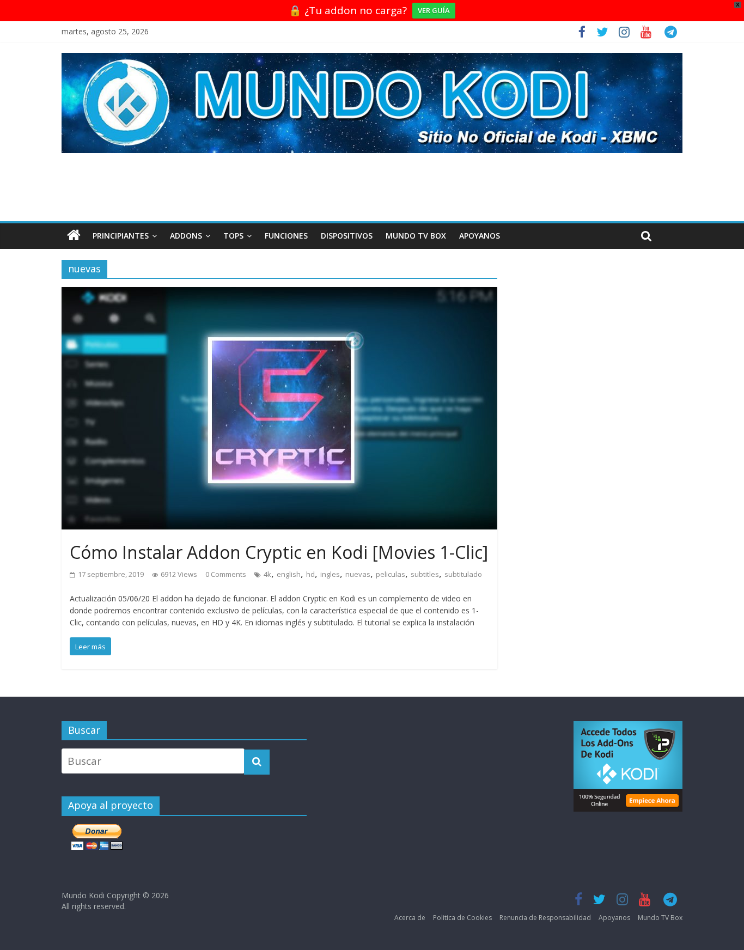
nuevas (357, 574)
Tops (233, 235)
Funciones (286, 235)
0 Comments (225, 574)
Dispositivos (347, 235)
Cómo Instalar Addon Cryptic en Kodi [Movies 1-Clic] (279, 552)
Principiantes (121, 235)
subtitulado (463, 574)
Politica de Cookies (462, 917)
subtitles (425, 574)
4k (267, 574)
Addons (186, 235)
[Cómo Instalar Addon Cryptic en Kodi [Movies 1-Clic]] (279, 295)
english (289, 574)
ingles (330, 574)
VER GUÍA (434, 10)
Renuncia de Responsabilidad (545, 917)
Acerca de (409, 917)
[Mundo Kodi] (74, 235)
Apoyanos (479, 235)
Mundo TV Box (416, 235)
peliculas (390, 574)
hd (310, 574)
